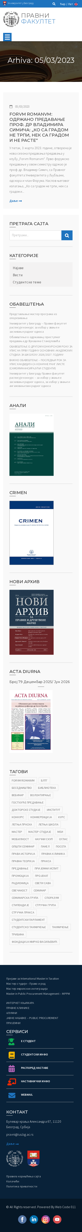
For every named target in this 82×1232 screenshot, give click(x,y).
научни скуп (44, 839)
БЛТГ (44, 780)
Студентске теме (27, 282)
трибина (18, 934)
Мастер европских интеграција (27, 989)
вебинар (18, 795)
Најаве (18, 268)
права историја (23, 854)
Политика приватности (21, 1186)
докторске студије (26, 810)
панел (45, 846)
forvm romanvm (23, 780)
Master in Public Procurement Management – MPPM (38, 994)
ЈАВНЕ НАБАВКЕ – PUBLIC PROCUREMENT (32, 1018)
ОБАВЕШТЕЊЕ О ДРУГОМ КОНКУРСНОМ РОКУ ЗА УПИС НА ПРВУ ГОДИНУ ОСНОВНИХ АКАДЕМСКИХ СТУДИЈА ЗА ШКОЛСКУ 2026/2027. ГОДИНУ (41, 350)
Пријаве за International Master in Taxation (32, 978)
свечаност (19, 890)
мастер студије (39, 832)
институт (53, 810)
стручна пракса (23, 912)
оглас (63, 839)
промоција (20, 876)
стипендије (20, 905)
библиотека (47, 788)
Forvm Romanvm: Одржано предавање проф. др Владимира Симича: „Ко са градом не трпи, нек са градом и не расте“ (39, 127)
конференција (41, 817)
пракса (46, 861)
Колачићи (12, 1181)
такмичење (60, 927)
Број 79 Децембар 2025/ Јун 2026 (39, 682)
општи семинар (23, 846)
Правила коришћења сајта (23, 1176)
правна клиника (53, 854)
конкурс (18, 817)
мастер (17, 832)
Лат (70, 4)
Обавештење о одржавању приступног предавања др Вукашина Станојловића (35, 339)
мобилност (20, 839)
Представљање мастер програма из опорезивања (33, 316)
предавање (20, 868)
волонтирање (40, 795)
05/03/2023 (22, 106)
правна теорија (23, 861)
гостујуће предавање (28, 802)
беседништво (22, 788)
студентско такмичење (29, 927)
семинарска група (25, 898)
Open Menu (7, 37)
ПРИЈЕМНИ (13, 1023)
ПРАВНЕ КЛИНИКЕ (17, 1008)
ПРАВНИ (38, 18)
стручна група (45, 905)
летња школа (48, 824)
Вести (18, 275)
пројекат (41, 876)
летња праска (22, 824)
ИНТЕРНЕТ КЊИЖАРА (20, 1003)
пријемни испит (46, 868)
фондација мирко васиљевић (34, 942)
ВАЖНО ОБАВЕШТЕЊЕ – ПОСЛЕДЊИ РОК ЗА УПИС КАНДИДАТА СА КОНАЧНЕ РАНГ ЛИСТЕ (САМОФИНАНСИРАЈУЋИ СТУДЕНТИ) (37, 364)
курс (61, 817)
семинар (40, 890)
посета (61, 846)
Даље (13, 201)
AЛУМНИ (11, 1013)
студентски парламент (28, 920)
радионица (20, 883)
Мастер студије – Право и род (26, 983)
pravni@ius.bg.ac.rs (19, 1134)
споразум (52, 898)
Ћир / (63, 4)
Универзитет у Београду (21, 3)
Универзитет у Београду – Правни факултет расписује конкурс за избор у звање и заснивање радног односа (38, 327)
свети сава (43, 883)
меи (60, 832)
